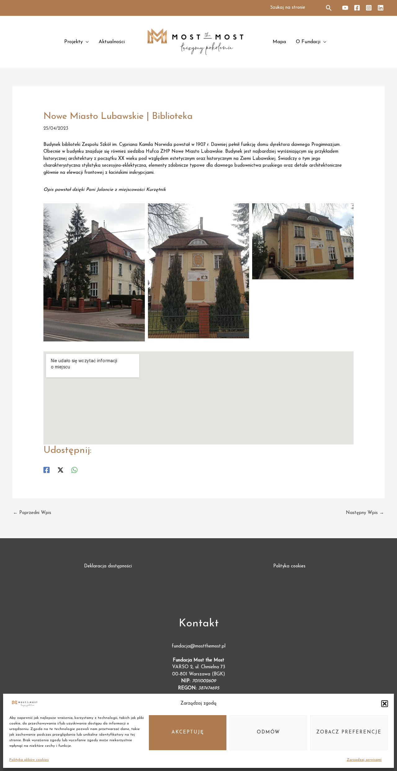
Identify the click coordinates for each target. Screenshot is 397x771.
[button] (384, 704)
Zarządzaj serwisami (364, 760)
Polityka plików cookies (29, 760)
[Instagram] (369, 8)
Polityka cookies (289, 566)
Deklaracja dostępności (108, 566)
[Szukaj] (329, 8)
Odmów (268, 732)
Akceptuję (188, 732)
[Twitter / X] (60, 470)
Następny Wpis (365, 513)
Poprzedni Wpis (32, 513)
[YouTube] (345, 8)
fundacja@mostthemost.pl (198, 646)
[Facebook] (357, 8)
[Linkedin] (381, 8)
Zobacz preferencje (348, 732)
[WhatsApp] (74, 470)
